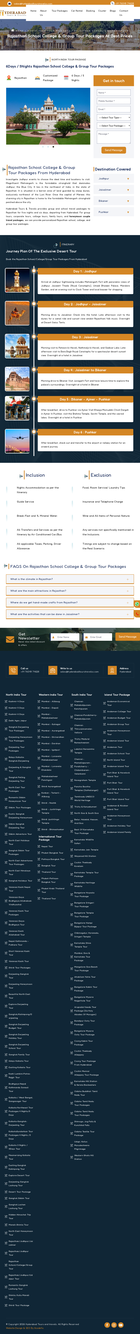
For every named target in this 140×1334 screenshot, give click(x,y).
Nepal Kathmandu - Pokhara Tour (19, 943)
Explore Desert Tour (19, 1175)
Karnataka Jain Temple (86, 849)
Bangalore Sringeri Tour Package (84, 904)
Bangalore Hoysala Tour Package (84, 894)
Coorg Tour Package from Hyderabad (85, 1063)
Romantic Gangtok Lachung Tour (18, 1287)
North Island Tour (116, 760)
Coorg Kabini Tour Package (83, 1043)
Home (33, 10)
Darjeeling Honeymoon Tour (20, 986)
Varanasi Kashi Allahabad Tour (17, 933)
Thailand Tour (49, 872)
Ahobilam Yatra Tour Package (85, 979)
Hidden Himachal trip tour (20, 1216)
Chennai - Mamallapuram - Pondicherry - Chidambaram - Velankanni (82, 766)
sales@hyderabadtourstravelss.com (79, 671)
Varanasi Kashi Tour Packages (19, 913)
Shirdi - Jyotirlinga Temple (51, 811)
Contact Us (123, 12)
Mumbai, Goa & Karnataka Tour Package (82, 957)
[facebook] (107, 1325)
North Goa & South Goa (86, 813)
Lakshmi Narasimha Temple (84, 751)
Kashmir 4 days (16, 701)
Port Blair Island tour (118, 799)
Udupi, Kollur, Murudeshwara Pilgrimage (81, 1145)
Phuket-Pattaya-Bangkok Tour (50, 880)
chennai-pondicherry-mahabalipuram (85, 717)
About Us (43, 12)
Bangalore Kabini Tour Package (85, 989)
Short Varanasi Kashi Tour (19, 953)
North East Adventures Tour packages (21, 862)
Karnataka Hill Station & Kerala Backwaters (85, 1083)
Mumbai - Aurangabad (53, 730)
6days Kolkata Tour (19, 1061)
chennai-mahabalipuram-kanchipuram (82, 705)
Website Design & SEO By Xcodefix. (25, 1328)
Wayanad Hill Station (85, 856)
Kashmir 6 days (16, 714)
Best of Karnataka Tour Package (84, 831)
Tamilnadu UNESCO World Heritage (84, 798)
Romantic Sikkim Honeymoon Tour (17, 799)
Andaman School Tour (118, 753)
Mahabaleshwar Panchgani (50, 778)
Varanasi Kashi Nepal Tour (19, 889)
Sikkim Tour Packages (20, 807)
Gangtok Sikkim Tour (19, 1198)
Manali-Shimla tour (19, 1224)
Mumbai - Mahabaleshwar (50, 716)
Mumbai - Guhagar (51, 724)
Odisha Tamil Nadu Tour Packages (84, 1103)
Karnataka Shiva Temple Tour (82, 945)
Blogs (113, 10)
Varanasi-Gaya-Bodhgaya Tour (17, 923)
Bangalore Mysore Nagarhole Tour (84, 999)
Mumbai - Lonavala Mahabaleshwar (51, 758)
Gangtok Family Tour (19, 1054)
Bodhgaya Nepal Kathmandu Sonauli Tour (19, 1087)
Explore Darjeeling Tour (18, 1006)
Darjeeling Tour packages (17, 749)
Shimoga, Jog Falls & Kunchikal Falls (85, 1123)
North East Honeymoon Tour (21, 1233)
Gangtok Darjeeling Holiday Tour (19, 1036)
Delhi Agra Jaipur (18, 720)
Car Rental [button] (77, 10)
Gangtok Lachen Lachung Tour (17, 1206)
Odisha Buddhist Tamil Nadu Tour (86, 1093)
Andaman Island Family (119, 832)
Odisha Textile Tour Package (84, 1133)
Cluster (102, 10)
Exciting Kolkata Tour (20, 1067)
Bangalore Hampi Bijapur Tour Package (85, 925)
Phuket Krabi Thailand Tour (53, 890)
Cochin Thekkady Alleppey (83, 1053)
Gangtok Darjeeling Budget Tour (19, 1026)
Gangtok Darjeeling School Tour (19, 1046)
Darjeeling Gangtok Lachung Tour (19, 1183)
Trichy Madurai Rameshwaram (82, 741)
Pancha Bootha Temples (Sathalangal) (86, 788)
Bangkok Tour (49, 865)
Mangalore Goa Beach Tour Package (86, 968)
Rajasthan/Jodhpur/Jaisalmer (21, 1243)
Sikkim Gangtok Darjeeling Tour (17, 826)
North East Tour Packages (17, 789)
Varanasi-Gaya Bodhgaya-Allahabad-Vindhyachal (20, 901)
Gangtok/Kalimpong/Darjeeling (20, 1016)
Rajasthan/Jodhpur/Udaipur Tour (21, 1277)
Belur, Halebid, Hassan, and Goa (86, 821)
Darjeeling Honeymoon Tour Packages (20, 739)
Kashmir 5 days (16, 707)
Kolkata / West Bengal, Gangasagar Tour (21, 1099)
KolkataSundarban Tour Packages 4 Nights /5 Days (21, 1135)
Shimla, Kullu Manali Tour (19, 1297)
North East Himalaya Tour (19, 872)
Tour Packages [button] (60, 10)
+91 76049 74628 (30, 671)
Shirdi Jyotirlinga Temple (50, 821)
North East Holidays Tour (19, 842)
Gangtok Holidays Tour (20, 880)
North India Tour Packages (49, 31)
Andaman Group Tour (118, 724)
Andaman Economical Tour (118, 703)
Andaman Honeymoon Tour (118, 732)
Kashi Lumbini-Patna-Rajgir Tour (20, 1075)
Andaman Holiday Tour (119, 825)
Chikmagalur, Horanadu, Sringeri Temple (86, 935)
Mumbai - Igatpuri (51, 749)
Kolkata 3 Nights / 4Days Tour (18, 1147)
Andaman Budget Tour (119, 718)
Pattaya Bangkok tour (53, 859)
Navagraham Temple (85, 780)
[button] (43, 147)
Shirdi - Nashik (49, 803)
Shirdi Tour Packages (19, 967)
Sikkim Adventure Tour (20, 834)
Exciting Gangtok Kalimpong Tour (17, 1167)
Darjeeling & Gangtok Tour (20, 769)
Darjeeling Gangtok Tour (19, 976)
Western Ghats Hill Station (84, 1157)
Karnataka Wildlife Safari (84, 841)
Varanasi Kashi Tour (19, 961)
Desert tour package (20, 1191)
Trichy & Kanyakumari (85, 806)
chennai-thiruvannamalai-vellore (83, 729)
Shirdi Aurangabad (51, 786)
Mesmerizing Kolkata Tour (19, 1157)
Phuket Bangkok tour (52, 852)
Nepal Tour (47, 846)
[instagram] (114, 1325)
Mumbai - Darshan (51, 743)
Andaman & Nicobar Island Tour (117, 807)
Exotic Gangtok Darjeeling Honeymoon (20, 816)
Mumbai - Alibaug (51, 701)
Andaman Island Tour (118, 740)
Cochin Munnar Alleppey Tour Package (86, 1073)
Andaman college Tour (119, 711)
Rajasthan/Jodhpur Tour (19, 1253)
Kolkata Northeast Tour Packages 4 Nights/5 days (21, 1111)
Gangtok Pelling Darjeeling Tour (17, 779)
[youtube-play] (120, 1325)
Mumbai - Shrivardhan (53, 737)
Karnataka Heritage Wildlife (84, 884)
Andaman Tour (114, 747)
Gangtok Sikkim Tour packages (19, 852)
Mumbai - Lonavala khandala (51, 768)
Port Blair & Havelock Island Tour (118, 774)
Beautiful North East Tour (19, 996)
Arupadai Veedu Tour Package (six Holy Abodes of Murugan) (85, 1011)
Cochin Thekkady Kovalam (83, 864)
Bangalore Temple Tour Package (84, 914)
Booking (90, 10)
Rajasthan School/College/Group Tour (21, 1265)
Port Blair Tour (115, 782)
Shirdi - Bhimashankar (53, 829)
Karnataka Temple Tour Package (86, 874)
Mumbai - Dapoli (50, 707)
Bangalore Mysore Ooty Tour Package (84, 1033)
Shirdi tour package (19, 1305)
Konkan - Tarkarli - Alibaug (51, 794)
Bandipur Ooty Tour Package (84, 1022)
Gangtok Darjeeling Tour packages (19, 729)
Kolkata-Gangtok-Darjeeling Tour (18, 1123)
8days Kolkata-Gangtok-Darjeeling (19, 759)
